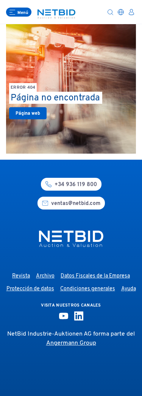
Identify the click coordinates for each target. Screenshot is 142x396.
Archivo (45, 276)
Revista (21, 276)
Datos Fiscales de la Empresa (95, 276)
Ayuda (128, 289)
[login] (131, 12)
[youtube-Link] (63, 316)
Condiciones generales (87, 289)
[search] (110, 12)
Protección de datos (30, 289)
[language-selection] (120, 12)
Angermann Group (71, 343)
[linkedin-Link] (78, 316)
